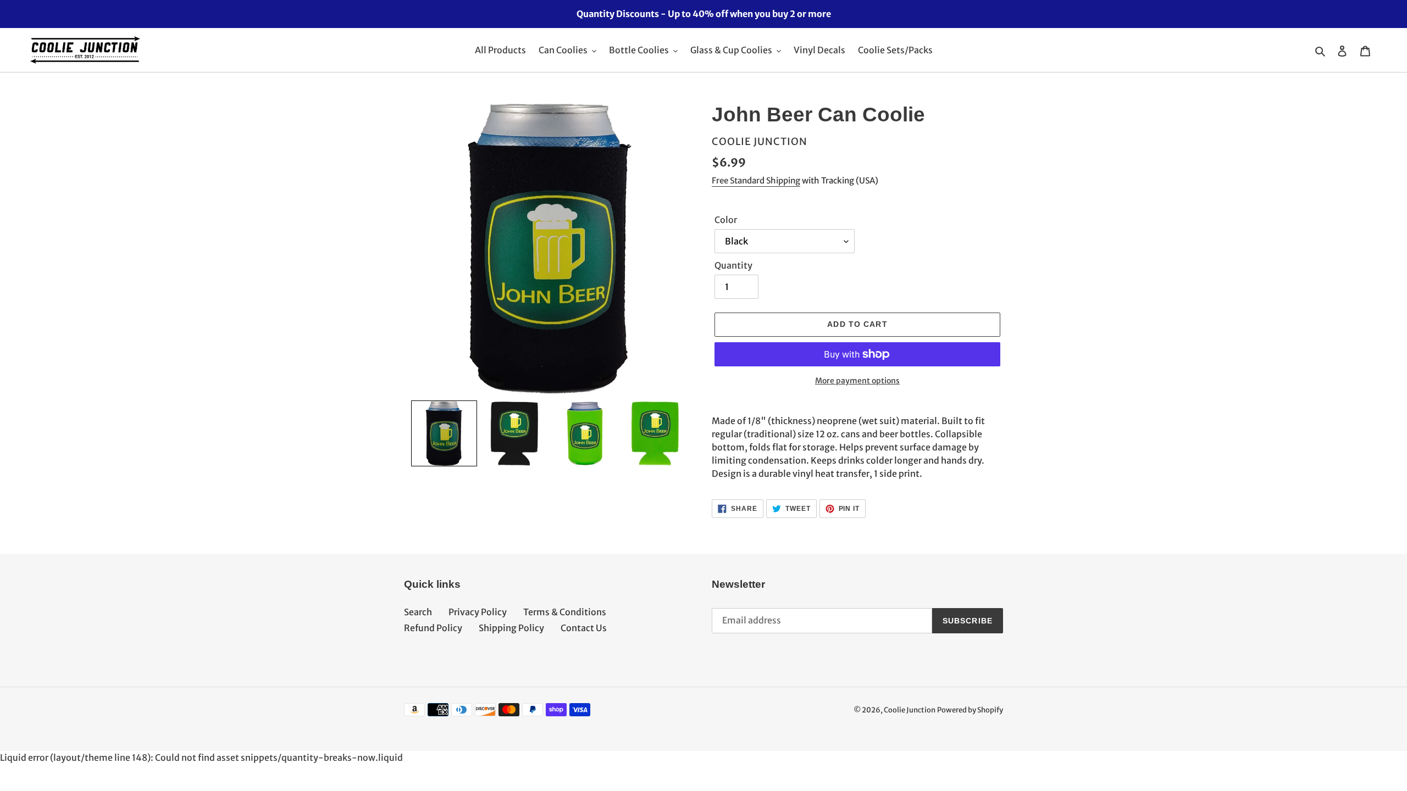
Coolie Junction (909, 710)
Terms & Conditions (564, 611)
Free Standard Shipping (756, 180)
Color (725, 219)
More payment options (857, 381)
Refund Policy (433, 627)
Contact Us (584, 627)
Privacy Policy (477, 611)
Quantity (733, 265)
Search (418, 611)
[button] (444, 433)
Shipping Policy (511, 627)
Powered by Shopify (970, 710)
